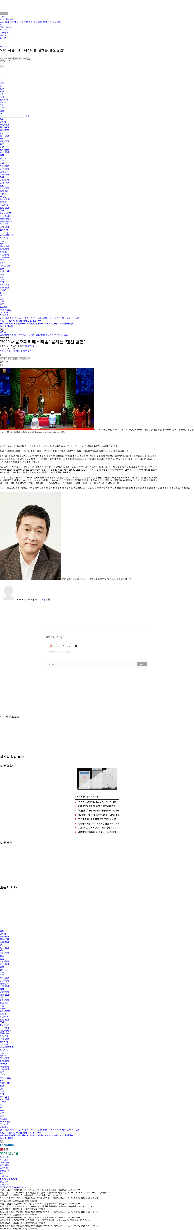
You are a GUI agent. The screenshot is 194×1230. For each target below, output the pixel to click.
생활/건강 (4, 257)
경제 (2, 91)
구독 (2, 113)
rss (25, 1187)
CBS (2, 16)
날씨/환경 (4, 149)
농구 (2, 298)
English (3, 35)
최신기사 (4, 321)
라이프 (3, 102)
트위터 (10, 58)
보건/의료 (4, 166)
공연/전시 (4, 246)
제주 (50, 22)
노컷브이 (4, 323)
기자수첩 (4, 232)
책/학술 (3, 252)
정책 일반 (4, 174)
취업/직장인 (5, 199)
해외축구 (4, 315)
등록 (142, 664)
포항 (59, 22)
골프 (2, 304)
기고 (2, 241)
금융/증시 (4, 180)
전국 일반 (75, 318)
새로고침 (61, 637)
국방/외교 (4, 124)
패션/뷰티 (4, 255)
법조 (2, 144)
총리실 (3, 158)
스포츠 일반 (5, 309)
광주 (12, 22)
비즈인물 (4, 205)
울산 (35, 22)
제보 (34, 321)
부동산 (3, 196)
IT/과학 (3, 202)
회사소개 (4, 1160)
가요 (2, 279)
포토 (2, 111)
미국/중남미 (5, 216)
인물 (2, 147)
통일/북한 (4, 127)
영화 (2, 277)
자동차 (3, 194)
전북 (45, 22)
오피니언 (4, 100)
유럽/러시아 (5, 219)
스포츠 (3, 108)
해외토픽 (4, 224)
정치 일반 (4, 136)
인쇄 (2, 66)
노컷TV (3, 30)
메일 (43, 599)
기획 (25, 321)
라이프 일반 (5, 266)
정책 (2, 88)
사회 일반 (4, 152)
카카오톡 (22, 58)
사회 (2, 83)
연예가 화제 (5, 271)
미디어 (3, 263)
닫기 (2, 24)
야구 (2, 293)
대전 (21, 22)
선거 (2, 133)
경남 (7, 22)
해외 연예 (4, 285)
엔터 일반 (4, 287)
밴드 (16, 58)
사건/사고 (4, 141)
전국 (2, 86)
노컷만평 (4, 238)
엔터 (2, 105)
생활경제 (4, 191)
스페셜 (19, 321)
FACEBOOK (6, 1187)
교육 (2, 160)
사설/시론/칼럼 (7, 235)
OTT (2, 282)
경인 (7, 318)
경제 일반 (4, 183)
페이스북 (3, 58)
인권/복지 (4, 169)
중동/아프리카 (6, 221)
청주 (54, 22)
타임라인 (33, 323)
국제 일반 (4, 227)
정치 (2, 80)
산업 (2, 94)
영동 (31, 22)
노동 (2, 163)
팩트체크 (13, 323)
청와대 (3, 122)
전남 (40, 22)
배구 (2, 301)
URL (28, 58)
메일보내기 (30, 346)
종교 (2, 260)
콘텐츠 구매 (5, 1171)
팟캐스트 (42, 323)
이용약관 (4, 1176)
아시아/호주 (5, 213)
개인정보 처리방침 (8, 1179)
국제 (2, 97)
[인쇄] (0, 367)
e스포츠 (3, 307)
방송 (2, 274)
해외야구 (4, 312)
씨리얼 (50, 323)
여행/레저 (4, 249)
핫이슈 (12, 321)
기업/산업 (4, 188)
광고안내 (4, 1168)
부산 (26, 22)
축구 (2, 296)
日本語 (3, 38)
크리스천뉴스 (6, 27)
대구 (16, 22)
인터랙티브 (23, 323)
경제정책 (4, 172)
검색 (27, 116)
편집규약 (4, 1182)
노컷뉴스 (4, 46)
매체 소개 (4, 1162)
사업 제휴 (4, 1165)
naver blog (18, 1187)
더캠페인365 (6, 33)
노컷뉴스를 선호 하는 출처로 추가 (16, 351)
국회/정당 (4, 130)
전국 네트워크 (6, 19)
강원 (2, 22)
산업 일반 (4, 207)
